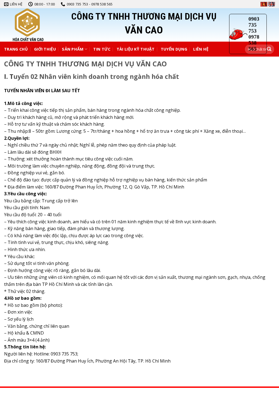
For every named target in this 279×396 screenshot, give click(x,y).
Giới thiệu (45, 49)
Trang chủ (16, 49)
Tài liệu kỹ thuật (136, 49)
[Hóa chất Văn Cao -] (39, 25)
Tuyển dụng (174, 49)
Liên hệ (200, 49)
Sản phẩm (72, 49)
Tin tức (101, 49)
